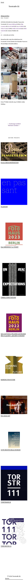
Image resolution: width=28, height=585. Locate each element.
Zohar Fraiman (5, 28)
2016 (2, 18)
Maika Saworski (16, 28)
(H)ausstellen (5, 16)
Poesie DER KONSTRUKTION (10, 162)
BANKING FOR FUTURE (8, 379)
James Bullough (13, 24)
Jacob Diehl (11, 26)
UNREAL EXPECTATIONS (8, 297)
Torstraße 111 (14, 6)
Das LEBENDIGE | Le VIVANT (9, 247)
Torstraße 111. (16, 576)
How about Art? (5, 416)
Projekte (6, 18)
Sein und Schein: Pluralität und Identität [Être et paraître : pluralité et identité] (13, 334)
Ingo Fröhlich (20, 26)
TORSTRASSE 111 (6, 502)
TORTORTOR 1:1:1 (6, 546)
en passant (4, 206)
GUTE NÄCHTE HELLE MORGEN (10, 450)
